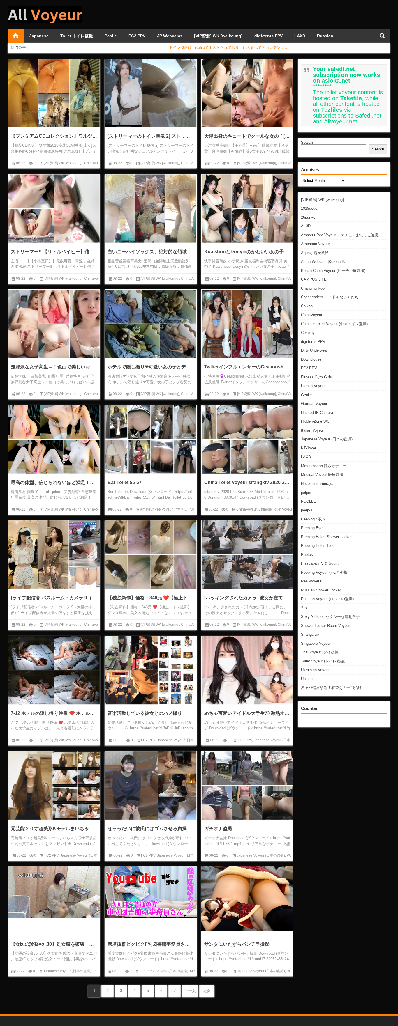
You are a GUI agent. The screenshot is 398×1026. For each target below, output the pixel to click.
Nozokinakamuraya (317, 483)
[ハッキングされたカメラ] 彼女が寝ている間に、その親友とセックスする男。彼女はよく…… (247, 597)
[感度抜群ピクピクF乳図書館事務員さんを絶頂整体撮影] (151, 892)
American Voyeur (315, 244)
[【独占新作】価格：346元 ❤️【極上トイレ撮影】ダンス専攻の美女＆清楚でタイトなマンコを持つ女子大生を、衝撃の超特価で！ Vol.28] (151, 554)
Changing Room (314, 288)
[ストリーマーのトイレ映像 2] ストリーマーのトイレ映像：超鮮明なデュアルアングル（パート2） (151, 136)
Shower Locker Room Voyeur (325, 625)
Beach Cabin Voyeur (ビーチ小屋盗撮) (333, 270)
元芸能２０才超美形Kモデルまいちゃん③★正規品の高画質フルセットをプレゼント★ (54, 828)
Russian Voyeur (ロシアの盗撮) (327, 599)
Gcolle (306, 395)
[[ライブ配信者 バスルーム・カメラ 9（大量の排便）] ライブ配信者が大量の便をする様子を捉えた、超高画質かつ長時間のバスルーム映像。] (54, 554)
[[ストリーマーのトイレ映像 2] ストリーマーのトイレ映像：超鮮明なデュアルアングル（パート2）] (151, 93)
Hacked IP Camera (317, 412)
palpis (306, 492)
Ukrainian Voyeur (315, 670)
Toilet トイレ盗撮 (76, 35)
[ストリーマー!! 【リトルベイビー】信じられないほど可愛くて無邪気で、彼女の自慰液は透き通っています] (54, 208)
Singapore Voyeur (316, 643)
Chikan (307, 306)
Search (307, 142)
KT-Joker (308, 448)
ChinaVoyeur (311, 315)
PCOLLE (308, 501)
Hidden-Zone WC (315, 421)
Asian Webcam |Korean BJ (323, 261)
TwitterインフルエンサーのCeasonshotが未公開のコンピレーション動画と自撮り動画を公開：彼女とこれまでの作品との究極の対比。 (247, 366)
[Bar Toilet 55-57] (151, 439)
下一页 (190, 990)
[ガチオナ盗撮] (247, 785)
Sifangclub (310, 634)
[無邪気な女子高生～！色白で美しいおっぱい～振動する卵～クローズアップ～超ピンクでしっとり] (54, 323)
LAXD (299, 35)
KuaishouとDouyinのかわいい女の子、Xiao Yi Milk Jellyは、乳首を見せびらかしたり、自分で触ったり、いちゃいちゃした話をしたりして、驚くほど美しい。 (247, 251)
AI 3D (306, 226)
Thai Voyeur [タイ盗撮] (320, 652)
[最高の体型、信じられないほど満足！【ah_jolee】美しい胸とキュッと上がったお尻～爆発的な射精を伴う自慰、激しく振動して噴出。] (54, 439)
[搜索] (382, 36)
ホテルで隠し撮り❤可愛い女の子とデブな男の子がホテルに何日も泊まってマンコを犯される (151, 366)
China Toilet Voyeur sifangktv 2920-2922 (247, 482)
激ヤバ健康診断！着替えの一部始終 (331, 687)
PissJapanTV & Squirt (320, 563)
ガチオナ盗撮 (218, 828)
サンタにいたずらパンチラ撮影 (237, 944)
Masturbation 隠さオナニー (324, 466)
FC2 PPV (136, 35)
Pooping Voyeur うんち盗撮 (324, 572)
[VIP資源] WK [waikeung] (218, 35)
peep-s (306, 510)
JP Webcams (169, 35)
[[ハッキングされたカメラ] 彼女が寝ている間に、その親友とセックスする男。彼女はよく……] (247, 554)
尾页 (207, 990)
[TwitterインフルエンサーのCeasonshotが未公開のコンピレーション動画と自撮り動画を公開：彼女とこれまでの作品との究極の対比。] (247, 323)
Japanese (39, 35)
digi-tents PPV (268, 35)
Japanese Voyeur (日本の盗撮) (327, 439)
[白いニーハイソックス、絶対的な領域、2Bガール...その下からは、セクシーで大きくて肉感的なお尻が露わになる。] (151, 208)
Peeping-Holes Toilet (318, 545)
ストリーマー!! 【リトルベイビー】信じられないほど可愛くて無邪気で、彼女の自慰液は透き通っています (54, 251)
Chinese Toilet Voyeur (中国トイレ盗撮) (334, 324)
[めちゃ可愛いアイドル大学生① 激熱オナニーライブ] (247, 670)
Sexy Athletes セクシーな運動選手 (330, 616)
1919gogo (309, 208)
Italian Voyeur (312, 430)
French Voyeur (313, 386)
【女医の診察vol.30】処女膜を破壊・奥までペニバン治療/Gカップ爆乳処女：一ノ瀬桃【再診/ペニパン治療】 (54, 944)
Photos (307, 554)
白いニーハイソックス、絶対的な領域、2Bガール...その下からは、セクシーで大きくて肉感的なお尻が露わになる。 (151, 251)
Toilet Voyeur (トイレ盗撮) (323, 661)
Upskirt (307, 679)
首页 (16, 36)
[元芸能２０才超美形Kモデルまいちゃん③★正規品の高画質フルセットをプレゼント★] (54, 785)
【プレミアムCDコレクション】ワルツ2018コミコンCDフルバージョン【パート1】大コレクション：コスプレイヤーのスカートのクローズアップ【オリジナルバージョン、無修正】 (54, 136)
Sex (304, 608)
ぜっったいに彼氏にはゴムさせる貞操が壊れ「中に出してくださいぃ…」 (151, 828)
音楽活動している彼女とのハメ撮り (145, 713)
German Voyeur (314, 403)
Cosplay (308, 332)
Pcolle (111, 35)
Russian (325, 35)
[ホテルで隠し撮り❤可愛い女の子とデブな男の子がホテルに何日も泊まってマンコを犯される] (151, 323)
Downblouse (311, 359)
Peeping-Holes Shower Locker (326, 537)
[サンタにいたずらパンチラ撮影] (247, 898)
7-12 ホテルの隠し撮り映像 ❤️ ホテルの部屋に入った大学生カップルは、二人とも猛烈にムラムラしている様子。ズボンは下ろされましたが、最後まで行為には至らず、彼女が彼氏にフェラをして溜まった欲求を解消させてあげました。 (54, 713)
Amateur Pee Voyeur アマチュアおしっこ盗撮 (340, 235)
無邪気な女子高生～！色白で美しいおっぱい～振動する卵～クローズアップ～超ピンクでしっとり (54, 366)
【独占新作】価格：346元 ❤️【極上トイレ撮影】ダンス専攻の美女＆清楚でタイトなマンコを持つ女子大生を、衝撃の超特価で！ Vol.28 (151, 597)
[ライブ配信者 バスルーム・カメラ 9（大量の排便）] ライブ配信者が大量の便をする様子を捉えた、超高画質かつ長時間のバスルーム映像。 (54, 597)
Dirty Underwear (314, 350)
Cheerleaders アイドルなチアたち (329, 297)
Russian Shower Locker (321, 590)
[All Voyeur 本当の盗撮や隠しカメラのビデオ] (45, 8)
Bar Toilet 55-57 (125, 482)
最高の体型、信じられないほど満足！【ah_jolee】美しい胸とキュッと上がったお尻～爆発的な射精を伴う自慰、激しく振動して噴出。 (54, 482)
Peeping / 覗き (313, 519)
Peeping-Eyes (313, 528)
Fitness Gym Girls (316, 377)
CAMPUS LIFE (314, 279)
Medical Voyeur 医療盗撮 (322, 474)
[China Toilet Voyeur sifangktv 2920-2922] (247, 439)
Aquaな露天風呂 (315, 253)
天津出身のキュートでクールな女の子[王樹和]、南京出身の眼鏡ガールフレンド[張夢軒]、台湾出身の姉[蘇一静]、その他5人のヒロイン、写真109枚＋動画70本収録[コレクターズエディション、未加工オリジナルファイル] (247, 136)
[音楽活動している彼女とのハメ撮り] (151, 670)
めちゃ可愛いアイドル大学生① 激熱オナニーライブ (247, 713)
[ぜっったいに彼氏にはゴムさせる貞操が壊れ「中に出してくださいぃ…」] (151, 785)
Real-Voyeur (311, 581)
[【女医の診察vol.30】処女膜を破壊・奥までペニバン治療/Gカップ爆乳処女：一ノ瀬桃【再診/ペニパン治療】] (54, 892)
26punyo (308, 217)
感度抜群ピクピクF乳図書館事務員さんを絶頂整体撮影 (151, 944)
